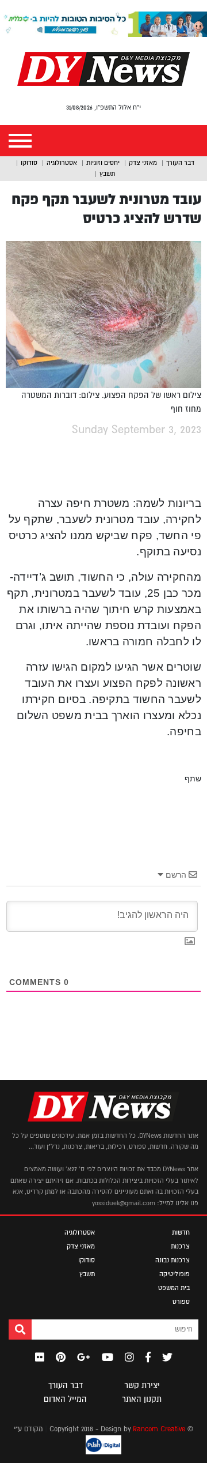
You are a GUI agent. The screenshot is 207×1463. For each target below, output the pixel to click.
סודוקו (29, 162)
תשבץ (107, 173)
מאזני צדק (143, 162)
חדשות (181, 1232)
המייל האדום (65, 1399)
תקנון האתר (142, 1399)
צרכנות (180, 1246)
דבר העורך (180, 162)
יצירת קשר (142, 1385)
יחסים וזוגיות (103, 162)
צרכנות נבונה (172, 1260)
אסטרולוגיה (62, 162)
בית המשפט (174, 1287)
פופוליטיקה (174, 1273)
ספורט (181, 1301)
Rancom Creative (159, 1429)
